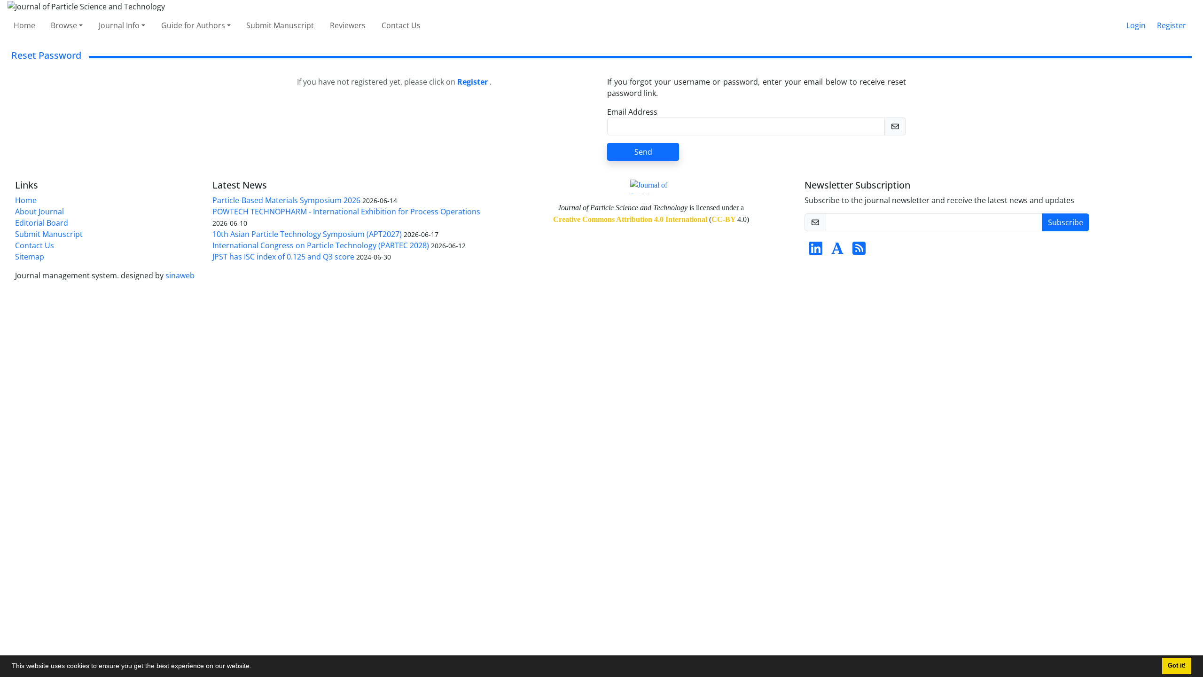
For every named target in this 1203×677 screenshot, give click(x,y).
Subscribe (1065, 222)
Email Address (632, 112)
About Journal (39, 211)
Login (1136, 25)
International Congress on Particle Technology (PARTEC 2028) (320, 245)
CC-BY (723, 219)
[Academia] (837, 251)
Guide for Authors (193, 25)
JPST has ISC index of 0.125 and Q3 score (283, 257)
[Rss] (859, 251)
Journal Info (119, 25)
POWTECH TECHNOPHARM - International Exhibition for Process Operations (346, 211)
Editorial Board (41, 223)
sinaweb (180, 275)
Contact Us (401, 25)
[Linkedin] (816, 251)
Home (24, 25)
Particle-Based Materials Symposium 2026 (286, 200)
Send (643, 152)
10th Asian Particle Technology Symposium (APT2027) (307, 234)
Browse (64, 25)
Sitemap (29, 257)
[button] (254, 667)
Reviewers (348, 25)
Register (1171, 25)
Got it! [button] (1177, 665)
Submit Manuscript (280, 25)
